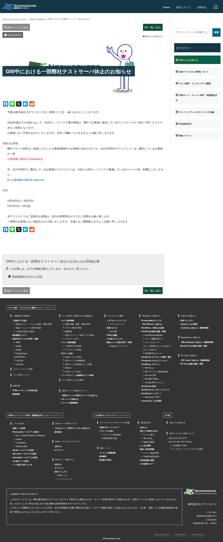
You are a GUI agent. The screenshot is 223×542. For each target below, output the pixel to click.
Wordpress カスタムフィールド (154, 360)
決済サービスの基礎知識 (75, 360)
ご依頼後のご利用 (179, 445)
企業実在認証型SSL (151, 456)
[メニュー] (216, 7)
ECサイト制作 (67, 353)
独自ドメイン (185, 135)
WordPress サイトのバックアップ (155, 389)
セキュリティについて (178, 438)
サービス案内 (148, 434)
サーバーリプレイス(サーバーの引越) (196, 112)
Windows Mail (21, 446)
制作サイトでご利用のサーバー (74, 390)
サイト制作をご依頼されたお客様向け (77, 315)
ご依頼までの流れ (20, 320)
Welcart (68, 367)
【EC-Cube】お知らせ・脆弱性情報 (195, 360)
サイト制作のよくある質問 (72, 379)
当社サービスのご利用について (194, 71)
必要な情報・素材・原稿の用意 (77, 324)
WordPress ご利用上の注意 (152, 327)
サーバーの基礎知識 (69, 402)
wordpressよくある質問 (151, 400)
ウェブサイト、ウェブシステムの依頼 (187, 449)
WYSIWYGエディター (154, 353)
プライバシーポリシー (162, 534)
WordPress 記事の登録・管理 (153, 331)
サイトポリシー (181, 534)
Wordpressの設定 (148, 386)
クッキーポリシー (198, 534)
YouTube (19, 360)
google (18, 349)
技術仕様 (16, 385)
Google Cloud (21, 353)
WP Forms (149, 367)
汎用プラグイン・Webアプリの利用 (79, 335)
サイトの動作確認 (68, 342)
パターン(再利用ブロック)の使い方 (157, 346)
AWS (18, 342)
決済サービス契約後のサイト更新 (78, 364)
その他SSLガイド (147, 463)
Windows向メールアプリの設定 (26, 431)
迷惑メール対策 (19, 428)
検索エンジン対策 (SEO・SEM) (119, 342)
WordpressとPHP (152, 397)
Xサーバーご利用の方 (70, 399)
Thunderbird (21, 442)
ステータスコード (117, 324)
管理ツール (62, 475)
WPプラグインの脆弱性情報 (156, 371)
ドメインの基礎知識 (107, 452)
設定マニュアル (61, 471)
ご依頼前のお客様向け (22, 315)
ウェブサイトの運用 (115, 315)
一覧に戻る (154, 27)
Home (166, 7)
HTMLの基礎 (112, 335)
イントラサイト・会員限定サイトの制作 (77, 375)
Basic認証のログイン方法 (27, 276)
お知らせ (58, 446)
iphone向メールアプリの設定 (25, 453)
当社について (183, 7)
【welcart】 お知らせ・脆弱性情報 (194, 327)
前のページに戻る (17, 27)
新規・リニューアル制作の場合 (28, 327)
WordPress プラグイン (150, 364)
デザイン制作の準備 (73, 327)
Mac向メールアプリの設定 (23, 450)
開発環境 (16, 394)
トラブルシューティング (116, 320)
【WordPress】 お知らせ (151, 324)
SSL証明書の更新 (147, 460)
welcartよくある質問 (188, 324)
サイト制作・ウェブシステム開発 (195, 83)
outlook (19, 439)
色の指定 (113, 331)
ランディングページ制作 (23, 369)
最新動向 (68, 331)
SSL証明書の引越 (110, 438)
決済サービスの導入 (73, 371)
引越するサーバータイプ (109, 427)
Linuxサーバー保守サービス (66, 423)
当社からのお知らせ (188, 59)
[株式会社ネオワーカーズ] (200, 492)
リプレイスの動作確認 (112, 434)
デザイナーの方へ (72, 338)
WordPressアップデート (151, 393)
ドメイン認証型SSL (151, 452)
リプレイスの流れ (106, 430)
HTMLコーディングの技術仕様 (25, 390)
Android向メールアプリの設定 (25, 457)
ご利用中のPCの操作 (73, 346)
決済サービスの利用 (73, 357)
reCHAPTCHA (19, 357)
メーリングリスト (65, 479)
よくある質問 (145, 445)
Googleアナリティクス (119, 346)
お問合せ (202, 7)
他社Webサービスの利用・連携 (25, 338)
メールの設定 (18, 423)
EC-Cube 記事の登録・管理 (191, 363)
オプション (59, 450)
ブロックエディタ (152, 342)
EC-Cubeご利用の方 (189, 355)
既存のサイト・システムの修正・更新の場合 (34, 324)
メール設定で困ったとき (22, 464)
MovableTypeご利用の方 (190, 337)
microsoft (20, 364)
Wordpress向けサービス (151, 320)
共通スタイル (112, 327)
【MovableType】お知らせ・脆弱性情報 (196, 342)
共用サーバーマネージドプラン (67, 441)
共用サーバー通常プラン (65, 459)
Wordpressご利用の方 (151, 315)
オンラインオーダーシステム (180, 441)
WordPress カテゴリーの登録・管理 (156, 357)
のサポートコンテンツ (31, 307)
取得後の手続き (105, 459)
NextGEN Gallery (152, 378)
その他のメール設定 (21, 461)
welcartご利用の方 (188, 315)
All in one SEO (150, 375)
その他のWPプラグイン (154, 382)
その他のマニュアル (115, 338)
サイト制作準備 (67, 320)
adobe (18, 346)
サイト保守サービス (21, 374)
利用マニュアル (186, 320)
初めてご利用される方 (149, 430)
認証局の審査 (148, 442)
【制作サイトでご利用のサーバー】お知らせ (79, 395)
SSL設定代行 (185, 123)
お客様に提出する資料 (25, 331)
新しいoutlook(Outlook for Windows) (30, 435)
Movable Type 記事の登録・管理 (193, 345)
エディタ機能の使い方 (154, 338)
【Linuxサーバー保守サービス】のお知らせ (72, 428)
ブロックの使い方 (150, 349)
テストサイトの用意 (73, 349)
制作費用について (20, 335)
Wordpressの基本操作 (154, 335)
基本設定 (58, 431)
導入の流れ (147, 438)
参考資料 (102, 456)
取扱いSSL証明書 (147, 449)
